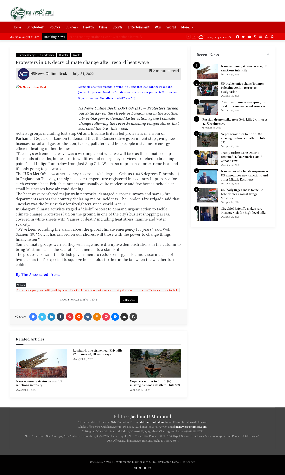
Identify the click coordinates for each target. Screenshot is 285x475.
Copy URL (129, 299)
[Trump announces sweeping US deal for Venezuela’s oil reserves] (207, 107)
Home (16, 27)
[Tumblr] (60, 317)
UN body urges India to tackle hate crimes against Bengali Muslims (242, 194)
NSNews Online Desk (48, 73)
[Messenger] (115, 317)
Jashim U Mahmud (150, 416)
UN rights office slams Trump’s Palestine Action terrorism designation (242, 88)
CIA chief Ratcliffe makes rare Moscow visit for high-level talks (243, 210)
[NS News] (32, 13)
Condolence (47, 54)
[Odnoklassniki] (97, 317)
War (158, 27)
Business (72, 27)
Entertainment (138, 27)
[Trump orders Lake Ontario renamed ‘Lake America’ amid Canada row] (207, 158)
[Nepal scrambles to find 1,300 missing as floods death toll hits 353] (155, 363)
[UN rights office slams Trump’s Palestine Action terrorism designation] (207, 89)
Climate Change (27, 54)
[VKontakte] (88, 317)
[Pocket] (106, 317)
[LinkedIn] (51, 317)
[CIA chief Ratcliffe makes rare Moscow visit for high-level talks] (207, 214)
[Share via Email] (124, 317)
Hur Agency (187, 462)
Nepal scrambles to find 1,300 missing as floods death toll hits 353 (155, 383)
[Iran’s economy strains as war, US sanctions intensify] (41, 363)
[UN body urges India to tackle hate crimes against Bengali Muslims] (207, 195)
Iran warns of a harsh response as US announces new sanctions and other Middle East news (244, 175)
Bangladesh (35, 27)
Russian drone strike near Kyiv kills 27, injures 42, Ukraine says (97, 352)
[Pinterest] (69, 317)
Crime (103, 27)
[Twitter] (42, 317)
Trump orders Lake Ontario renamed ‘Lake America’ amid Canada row (242, 157)
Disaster (63, 54)
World (171, 27)
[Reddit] (79, 317)
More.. (186, 27)
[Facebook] (33, 317)
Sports (117, 27)
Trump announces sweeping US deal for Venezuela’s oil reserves (243, 104)
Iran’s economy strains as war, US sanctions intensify (39, 383)
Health (88, 27)
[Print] (133, 317)
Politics (55, 27)
